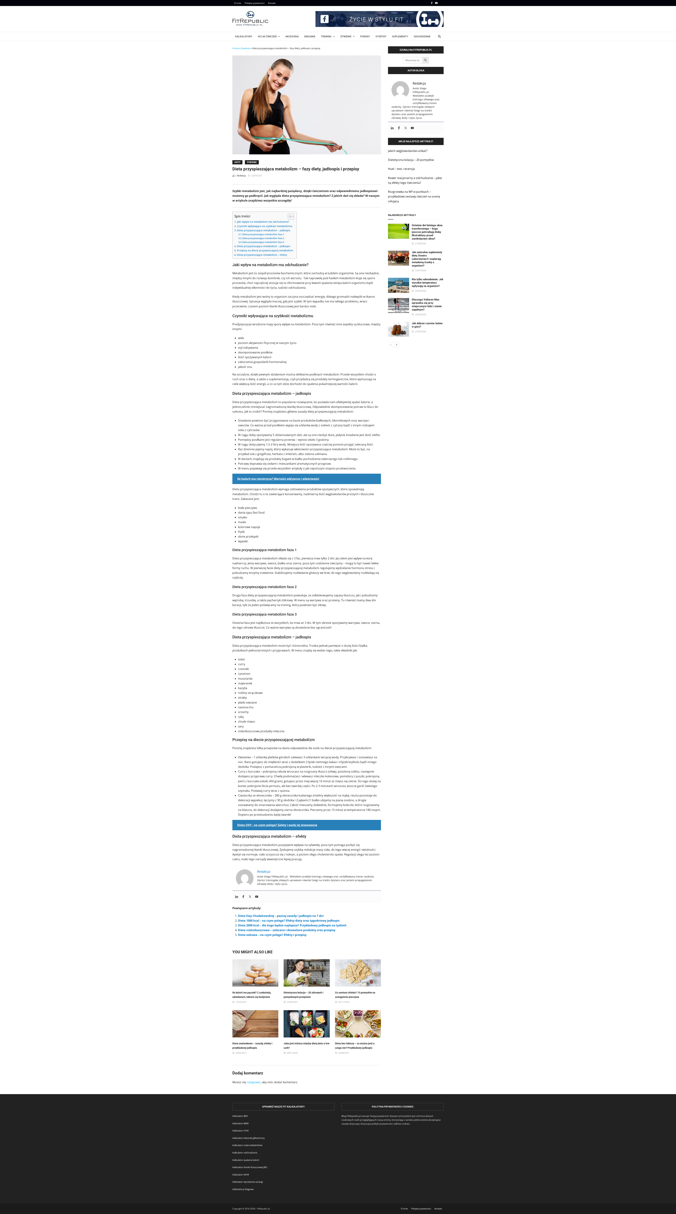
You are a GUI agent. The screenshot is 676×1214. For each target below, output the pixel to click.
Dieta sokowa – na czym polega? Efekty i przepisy (272, 935)
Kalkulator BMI (240, 1116)
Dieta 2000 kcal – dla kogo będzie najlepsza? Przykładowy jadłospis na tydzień (292, 925)
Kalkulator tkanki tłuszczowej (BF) (249, 1167)
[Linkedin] (236, 896)
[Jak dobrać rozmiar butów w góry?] (398, 324)
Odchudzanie (422, 36)
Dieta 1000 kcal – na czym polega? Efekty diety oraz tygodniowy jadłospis (289, 921)
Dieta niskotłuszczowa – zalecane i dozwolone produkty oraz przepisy (286, 930)
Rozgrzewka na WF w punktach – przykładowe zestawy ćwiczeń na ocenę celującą (414, 196)
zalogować (254, 1082)
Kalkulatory (243, 36)
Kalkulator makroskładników (247, 1145)
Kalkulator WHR (240, 1174)
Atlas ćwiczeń (267, 36)
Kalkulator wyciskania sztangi (247, 1181)
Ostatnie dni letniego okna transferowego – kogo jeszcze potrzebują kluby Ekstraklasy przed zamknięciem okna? (427, 232)
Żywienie (345, 36)
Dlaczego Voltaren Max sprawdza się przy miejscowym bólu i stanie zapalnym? (427, 304)
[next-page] (396, 344)
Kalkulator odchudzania (244, 1152)
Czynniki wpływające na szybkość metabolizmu (264, 226)
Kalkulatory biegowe (243, 1189)
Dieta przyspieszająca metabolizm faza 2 (263, 238)
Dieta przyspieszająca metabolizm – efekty (262, 254)
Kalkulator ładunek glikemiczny (248, 1138)
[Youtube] (436, 3)
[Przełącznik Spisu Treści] (289, 216)
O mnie (237, 3)
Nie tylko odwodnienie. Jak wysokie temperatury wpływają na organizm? (427, 283)
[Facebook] (432, 3)
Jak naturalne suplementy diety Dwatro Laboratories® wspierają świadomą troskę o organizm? (427, 259)
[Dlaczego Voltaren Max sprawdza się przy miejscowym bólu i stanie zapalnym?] (398, 300)
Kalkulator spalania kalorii (245, 1160)
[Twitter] (250, 896)
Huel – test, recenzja (401, 169)
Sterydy (380, 36)
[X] (441, 3)
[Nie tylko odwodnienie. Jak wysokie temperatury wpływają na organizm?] (398, 280)
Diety (237, 162)
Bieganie (309, 36)
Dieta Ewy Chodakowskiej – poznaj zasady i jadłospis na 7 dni (281, 916)
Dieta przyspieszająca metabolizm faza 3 (263, 242)
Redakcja (241, 175)
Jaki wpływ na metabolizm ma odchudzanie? (263, 221)
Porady (365, 36)
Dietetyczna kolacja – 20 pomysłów (411, 160)
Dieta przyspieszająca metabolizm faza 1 (263, 234)
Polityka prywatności (255, 3)
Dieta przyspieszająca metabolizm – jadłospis (263, 230)
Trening (326, 36)
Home (235, 48)
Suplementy (400, 36)
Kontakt (272, 3)
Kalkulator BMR (240, 1123)
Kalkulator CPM (240, 1130)
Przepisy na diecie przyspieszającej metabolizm (265, 250)
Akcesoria (292, 36)
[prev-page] (390, 344)
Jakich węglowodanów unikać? (407, 151)
